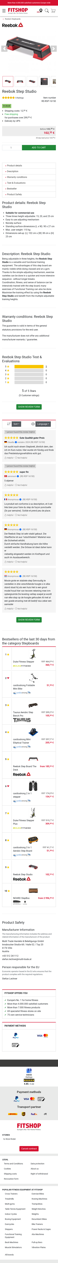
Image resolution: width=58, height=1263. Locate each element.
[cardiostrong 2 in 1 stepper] (33, 785)
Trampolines (37, 1204)
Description (12, 171)
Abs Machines (38, 1234)
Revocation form (11, 1179)
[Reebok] (12, 24)
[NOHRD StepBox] (33, 890)
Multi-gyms (10, 1204)
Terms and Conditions (13, 1164)
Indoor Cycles (11, 1214)
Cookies (7, 1169)
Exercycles (9, 1224)
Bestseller (12, 188)
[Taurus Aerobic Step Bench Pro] (33, 704)
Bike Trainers (37, 1224)
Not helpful (22, 458)
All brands (9, 1255)
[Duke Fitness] (22, 666)
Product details (14, 165)
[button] (8, 81)
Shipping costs (10, 1174)
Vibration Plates (39, 1247)
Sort (16, 424)
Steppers (9, 1229)
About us (35, 1169)
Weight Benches (39, 1209)
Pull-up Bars (37, 1242)
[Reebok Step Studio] (33, 867)
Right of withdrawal (39, 1174)
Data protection (37, 1164)
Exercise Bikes (38, 1194)
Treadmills (9, 1199)
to (9, 1139)
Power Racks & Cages (41, 1229)
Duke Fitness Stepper (23, 661)
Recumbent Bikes (39, 1219)
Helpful (9, 458)
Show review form (29, 406)
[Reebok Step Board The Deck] (33, 758)
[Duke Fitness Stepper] (33, 654)
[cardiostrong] (22, 693)
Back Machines (11, 1242)
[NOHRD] (22, 902)
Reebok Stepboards (13, 19)
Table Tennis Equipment (15, 1209)
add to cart (39, 147)
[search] (47, 11)
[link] (15, 1035)
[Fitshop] (18, 10)
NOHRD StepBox (21, 898)
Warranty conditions (17, 177)
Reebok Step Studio (23, 874)
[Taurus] (22, 720)
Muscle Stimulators (13, 1247)
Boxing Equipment (13, 1219)
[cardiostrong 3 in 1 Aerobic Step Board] (33, 840)
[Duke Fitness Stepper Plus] (33, 813)
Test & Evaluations (16, 183)
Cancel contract (29, 1148)
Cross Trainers (11, 1194)
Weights (35, 1214)
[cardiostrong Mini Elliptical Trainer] (33, 731)
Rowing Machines (39, 1199)
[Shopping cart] (54, 10)
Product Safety (14, 194)
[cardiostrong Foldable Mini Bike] (33, 677)
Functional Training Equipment (13, 1236)
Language (42, 424)
